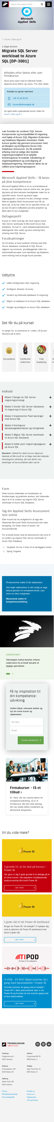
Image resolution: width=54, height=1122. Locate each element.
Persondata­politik (8, 1097)
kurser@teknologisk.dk (23, 104)
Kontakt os (31, 1091)
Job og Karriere (32, 1100)
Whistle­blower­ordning (9, 1094)
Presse (4, 1091)
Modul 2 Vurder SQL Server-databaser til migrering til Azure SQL (24, 408)
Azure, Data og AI (12, 39)
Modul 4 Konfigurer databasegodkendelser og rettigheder (24, 427)
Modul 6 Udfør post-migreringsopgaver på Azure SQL (25, 445)
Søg (42, 4)
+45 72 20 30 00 (20, 98)
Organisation (31, 1097)
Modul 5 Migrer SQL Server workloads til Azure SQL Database (24, 436)
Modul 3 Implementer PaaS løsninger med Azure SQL (24, 417)
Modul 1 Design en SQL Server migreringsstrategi (20, 399)
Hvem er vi (31, 1094)
